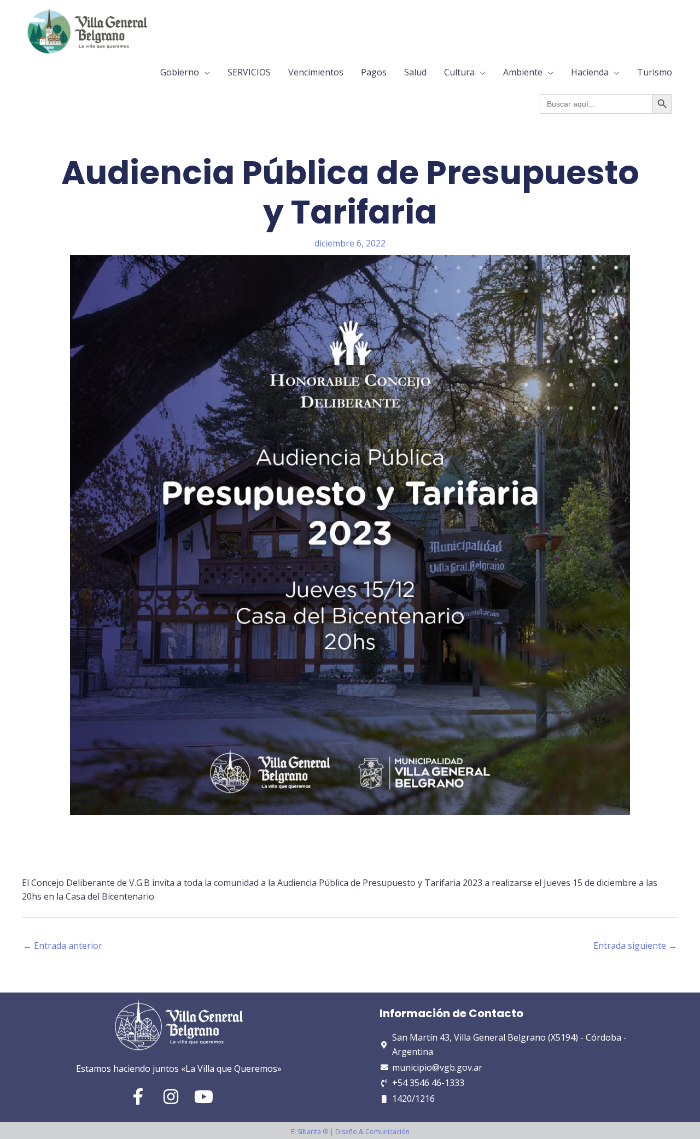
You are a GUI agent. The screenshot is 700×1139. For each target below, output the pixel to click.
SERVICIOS (249, 72)
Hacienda (590, 72)
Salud (415, 72)
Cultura (459, 72)
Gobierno (179, 72)
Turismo (654, 72)
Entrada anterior (62, 946)
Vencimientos (315, 72)
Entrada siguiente (635, 946)
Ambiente (522, 72)
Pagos (374, 72)
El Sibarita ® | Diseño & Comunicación (350, 1131)
